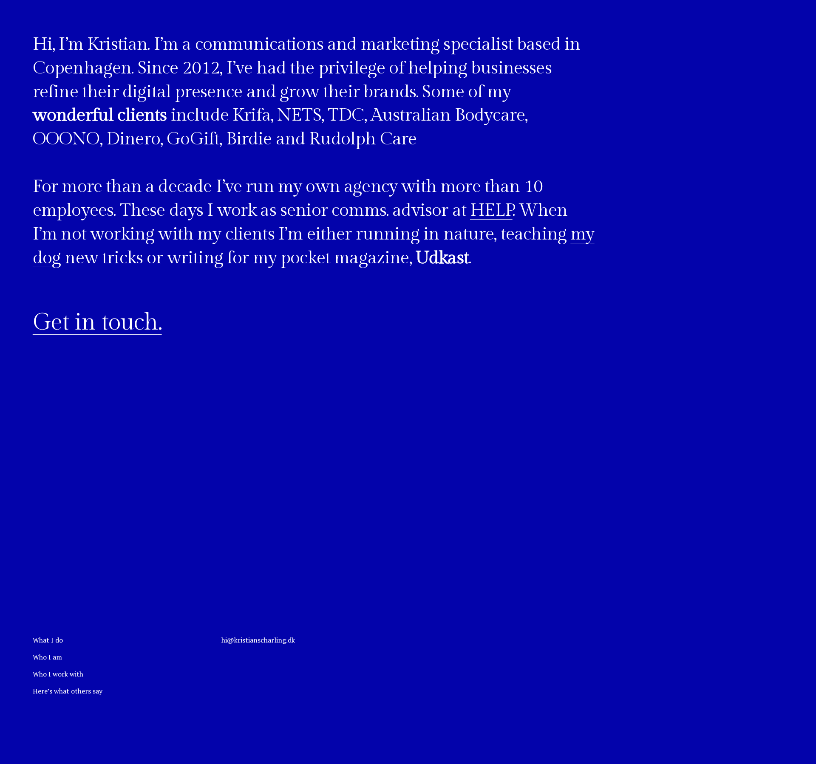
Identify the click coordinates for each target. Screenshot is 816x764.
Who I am (47, 657)
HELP (491, 210)
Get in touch (95, 322)
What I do (48, 640)
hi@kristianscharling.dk (258, 640)
